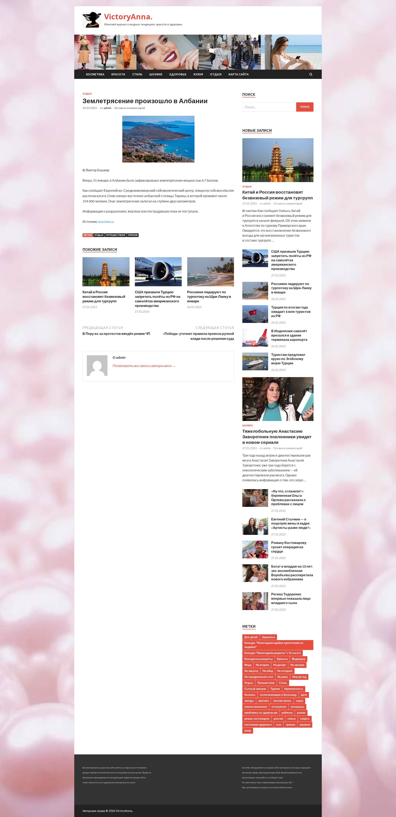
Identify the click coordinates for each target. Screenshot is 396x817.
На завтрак (297, 664)
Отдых (216, 74)
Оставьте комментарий (129, 108)
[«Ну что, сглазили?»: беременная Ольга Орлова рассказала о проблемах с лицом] (255, 505)
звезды (249, 700)
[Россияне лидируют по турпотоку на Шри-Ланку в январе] (210, 287)
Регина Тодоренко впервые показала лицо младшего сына (291, 598)
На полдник (284, 670)
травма (290, 724)
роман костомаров (256, 718)
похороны (297, 706)
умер (247, 730)
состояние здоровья (258, 724)
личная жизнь (282, 700)
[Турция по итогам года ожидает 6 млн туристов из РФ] (255, 322)
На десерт (279, 664)
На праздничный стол (258, 676)
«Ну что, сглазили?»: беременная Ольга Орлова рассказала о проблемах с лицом (288, 497)
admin (107, 108)
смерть (305, 718)
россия (278, 718)
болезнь (249, 694)
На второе (262, 664)
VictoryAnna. (128, 17)
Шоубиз (155, 74)
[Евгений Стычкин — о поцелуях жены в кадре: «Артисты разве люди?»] (255, 533)
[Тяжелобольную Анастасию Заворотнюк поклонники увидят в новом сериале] (278, 422)
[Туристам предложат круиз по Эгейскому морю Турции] (255, 369)
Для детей (251, 637)
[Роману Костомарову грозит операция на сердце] (255, 557)
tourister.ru (106, 221)
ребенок (287, 712)
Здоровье (177, 74)
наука (299, 700)
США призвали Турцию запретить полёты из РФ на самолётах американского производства (157, 299)
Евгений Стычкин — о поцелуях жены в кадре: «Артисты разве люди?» (291, 523)
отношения (278, 706)
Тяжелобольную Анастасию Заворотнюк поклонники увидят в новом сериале (276, 436)
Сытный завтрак (255, 688)
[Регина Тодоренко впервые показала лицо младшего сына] (255, 609)
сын (278, 724)
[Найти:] (278, 107)
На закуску (251, 670)
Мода (247, 664)
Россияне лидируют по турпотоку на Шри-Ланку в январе (209, 296)
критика (263, 700)
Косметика (95, 74)
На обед (268, 670)
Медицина (298, 658)
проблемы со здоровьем (260, 712)
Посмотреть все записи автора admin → (144, 366)
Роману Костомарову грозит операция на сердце (288, 547)
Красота (118, 74)
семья (292, 718)
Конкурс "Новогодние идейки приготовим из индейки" (273, 645)
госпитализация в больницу (278, 694)
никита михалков (255, 706)
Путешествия (115, 235)
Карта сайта (239, 74)
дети (304, 694)
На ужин (282, 676)
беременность (293, 688)
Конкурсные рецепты (258, 658)
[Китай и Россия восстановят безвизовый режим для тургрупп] (106, 287)
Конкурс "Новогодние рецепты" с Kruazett (272, 653)
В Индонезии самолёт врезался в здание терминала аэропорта (289, 335)
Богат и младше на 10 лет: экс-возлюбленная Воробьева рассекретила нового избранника (292, 572)
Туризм (132, 235)
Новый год (299, 676)
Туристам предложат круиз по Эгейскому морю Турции (288, 359)
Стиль (137, 74)
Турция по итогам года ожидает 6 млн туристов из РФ (291, 311)
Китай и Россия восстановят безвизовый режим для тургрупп (103, 296)
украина (304, 724)
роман (301, 712)
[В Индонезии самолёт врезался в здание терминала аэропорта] (255, 345)
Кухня (198, 74)
